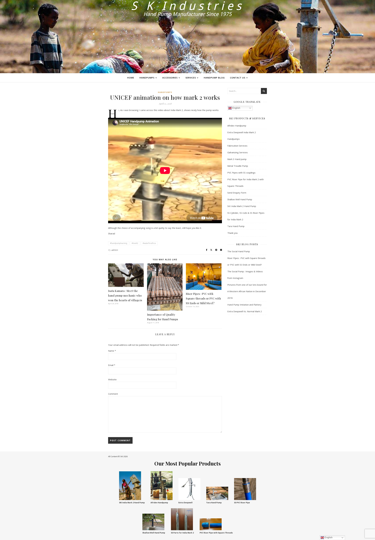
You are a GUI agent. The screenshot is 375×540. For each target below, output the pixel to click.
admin (114, 250)
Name (112, 350)
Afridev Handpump (236, 125)
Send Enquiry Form (236, 192)
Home (130, 77)
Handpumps (146, 77)
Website (112, 379)
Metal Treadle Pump (237, 165)
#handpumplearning (118, 243)
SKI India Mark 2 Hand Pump (241, 206)
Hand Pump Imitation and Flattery (244, 304)
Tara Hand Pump (235, 226)
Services (190, 77)
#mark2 (135, 243)
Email (111, 365)
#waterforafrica (149, 243)
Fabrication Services (237, 145)
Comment (113, 393)
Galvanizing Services (237, 152)
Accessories (170, 77)
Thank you (232, 232)
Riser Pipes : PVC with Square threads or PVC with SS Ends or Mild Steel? (203, 298)
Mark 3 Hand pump (237, 159)
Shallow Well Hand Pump (239, 199)
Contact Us (237, 77)
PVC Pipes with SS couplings (241, 172)
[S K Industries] (187, 36)
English (236, 108)
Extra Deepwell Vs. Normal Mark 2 (244, 311)
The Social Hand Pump (238, 251)
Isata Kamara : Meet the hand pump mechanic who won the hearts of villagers (125, 295)
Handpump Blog (214, 77)
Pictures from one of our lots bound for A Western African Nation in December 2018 (247, 291)
